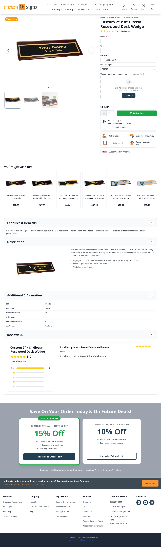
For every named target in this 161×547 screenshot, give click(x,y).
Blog (31, 511)
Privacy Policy (116, 470)
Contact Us (87, 511)
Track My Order (62, 516)
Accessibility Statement (93, 526)
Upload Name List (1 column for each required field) (122, 74)
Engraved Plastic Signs (12, 502)
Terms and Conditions (102, 470)
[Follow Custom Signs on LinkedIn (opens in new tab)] (145, 502)
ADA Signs (82, 4)
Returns (86, 516)
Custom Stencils (101, 9)
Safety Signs (56, 9)
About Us (33, 502)
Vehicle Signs (84, 9)
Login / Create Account (65, 502)
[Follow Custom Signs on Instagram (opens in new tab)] (151, 502)
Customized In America (39, 507)
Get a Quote (150, 483)
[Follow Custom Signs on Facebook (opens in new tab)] (138, 502)
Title (102, 46)
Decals (93, 4)
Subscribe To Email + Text (49, 456)
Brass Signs (8, 511)
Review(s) (124, 31)
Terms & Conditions (76, 540)
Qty (103, 113)
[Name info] (109, 36)
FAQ (84, 507)
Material (104, 55)
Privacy (90, 540)
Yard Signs (70, 9)
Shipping (87, 502)
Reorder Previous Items (93, 521)
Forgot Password (63, 507)
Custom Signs (51, 4)
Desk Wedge (106, 64)
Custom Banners (10, 516)
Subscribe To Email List (111, 456)
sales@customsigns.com (120, 511)
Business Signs (68, 4)
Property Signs (107, 4)
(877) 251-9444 (116, 502)
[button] (8, 50)
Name (103, 36)
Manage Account (63, 511)
